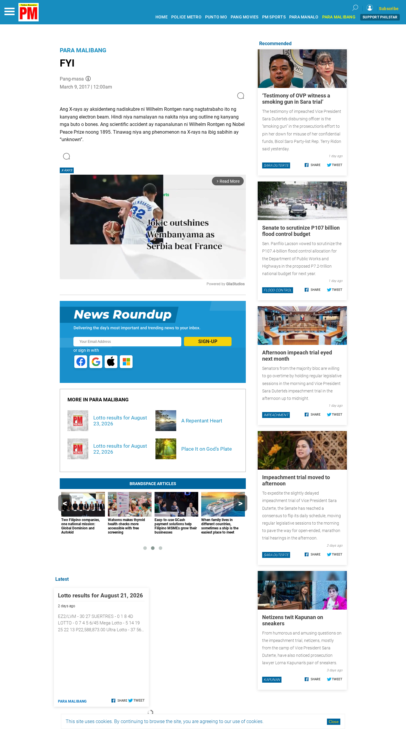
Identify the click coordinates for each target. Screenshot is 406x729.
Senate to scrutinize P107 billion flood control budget (301, 231)
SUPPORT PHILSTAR (380, 17)
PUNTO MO (216, 17)
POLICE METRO (186, 17)
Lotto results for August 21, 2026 (100, 595)
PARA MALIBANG (338, 17)
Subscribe (389, 8)
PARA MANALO (304, 17)
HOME (161, 17)
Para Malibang (83, 50)
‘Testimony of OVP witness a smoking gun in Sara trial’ (296, 98)
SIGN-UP (207, 341)
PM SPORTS (274, 17)
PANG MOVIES (245, 17)
